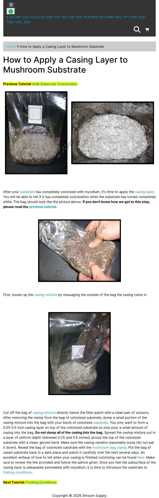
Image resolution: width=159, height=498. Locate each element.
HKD (118, 17)
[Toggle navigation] (11, 5)
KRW (133, 17)
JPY (126, 17)
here (140, 457)
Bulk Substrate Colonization (55, 84)
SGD (142, 17)
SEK (102, 17)
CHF (71, 17)
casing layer (144, 192)
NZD (18, 22)
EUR (10, 17)
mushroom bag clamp (109, 447)
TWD (10, 22)
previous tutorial (42, 207)
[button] (137, 29)
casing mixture (45, 295)
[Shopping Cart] (147, 30)
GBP (17, 17)
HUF (57, 17)
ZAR (26, 22)
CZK (42, 17)
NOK (79, 17)
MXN (110, 17)
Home (11, 46)
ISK (64, 17)
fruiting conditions (17, 472)
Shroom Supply (94, 495)
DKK (49, 17)
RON (94, 17)
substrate (27, 192)
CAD (25, 17)
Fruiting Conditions (41, 482)
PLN (87, 17)
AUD (33, 17)
